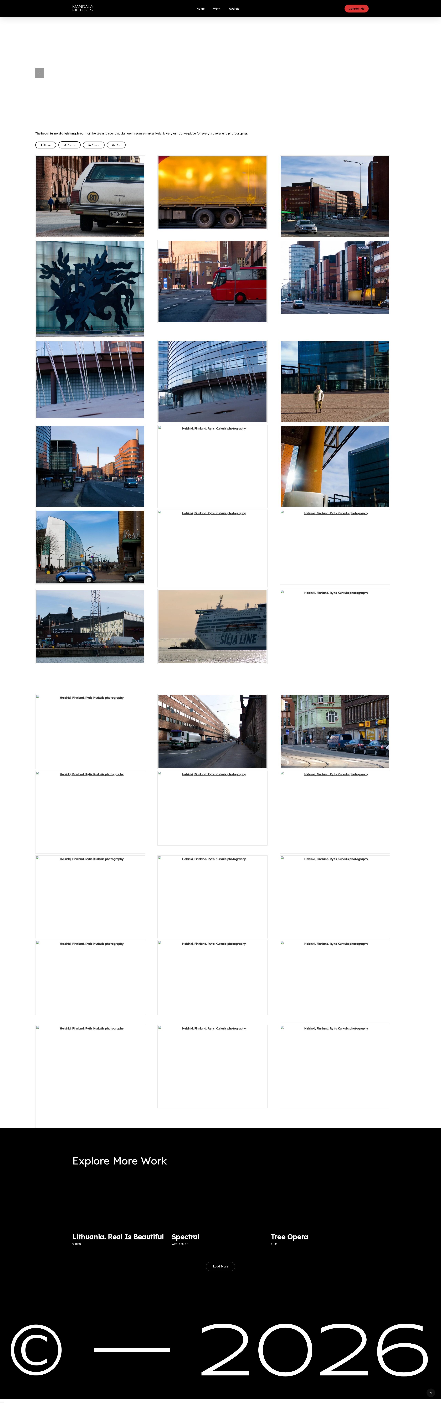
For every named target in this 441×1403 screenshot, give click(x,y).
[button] (220, 1401)
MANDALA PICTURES (82, 8)
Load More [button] (220, 1266)
